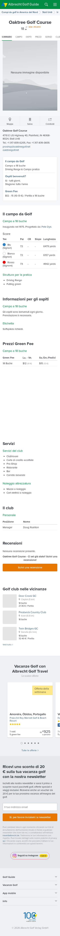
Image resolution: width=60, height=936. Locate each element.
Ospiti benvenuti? (15, 176)
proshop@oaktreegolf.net (16, 146)
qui (4, 840)
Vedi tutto (7, 644)
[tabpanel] (30, 711)
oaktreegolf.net (11, 150)
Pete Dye (46, 226)
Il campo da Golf (14, 161)
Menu (55, 4)
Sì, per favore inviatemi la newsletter (30, 817)
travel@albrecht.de (11, 835)
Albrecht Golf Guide (23, 4)
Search (46, 4)
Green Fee (11, 191)
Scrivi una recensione (30, 567)
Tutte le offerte (29, 750)
